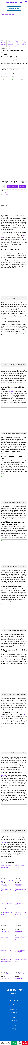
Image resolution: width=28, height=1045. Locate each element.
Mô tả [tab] (2, 202)
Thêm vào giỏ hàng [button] (4, 884)
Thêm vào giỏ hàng (12, 186)
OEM (7, 194)
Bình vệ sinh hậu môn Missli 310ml (20, 927)
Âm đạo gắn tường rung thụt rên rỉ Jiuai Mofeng (20, 951)
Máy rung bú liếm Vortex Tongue (6, 951)
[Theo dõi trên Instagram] (13, 1034)
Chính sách (14, 1020)
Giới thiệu (14, 1025)
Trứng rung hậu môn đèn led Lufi (20, 974)
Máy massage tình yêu (5, 48)
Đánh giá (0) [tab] (4, 205)
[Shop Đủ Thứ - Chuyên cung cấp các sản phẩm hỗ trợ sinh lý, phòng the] (14, 2)
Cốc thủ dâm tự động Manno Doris (7, 927)
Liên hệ (14, 1029)
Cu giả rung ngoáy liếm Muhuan (19, 904)
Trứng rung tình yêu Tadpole (6, 903)
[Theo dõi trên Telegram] (17, 1034)
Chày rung (12, 253)
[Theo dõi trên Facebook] (10, 1034)
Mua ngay (22, 186)
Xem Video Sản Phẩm (14, 8)
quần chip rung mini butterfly (20, 880)
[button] (2, 2)
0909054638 (14, 1012)
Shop (14, 1017)
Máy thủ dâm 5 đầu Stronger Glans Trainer (6, 974)
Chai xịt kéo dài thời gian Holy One (7, 880)
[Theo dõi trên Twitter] (15, 1034)
